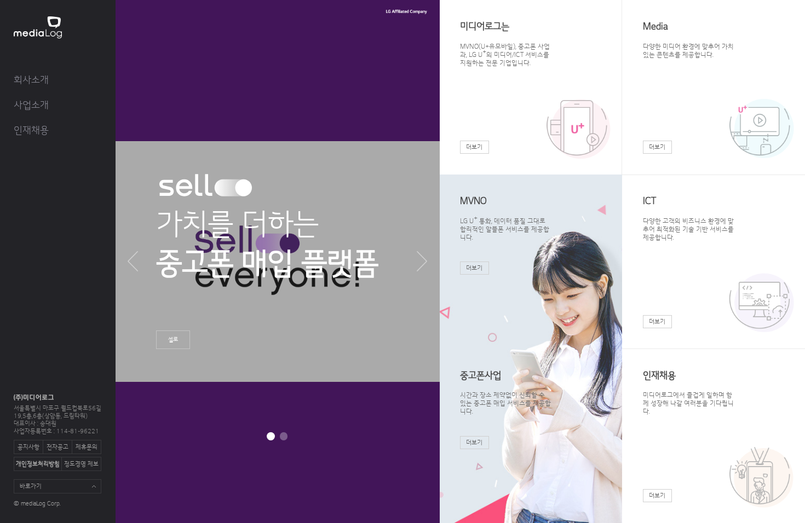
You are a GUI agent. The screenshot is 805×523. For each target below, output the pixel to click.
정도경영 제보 (81, 464)
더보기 (474, 147)
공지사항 (28, 447)
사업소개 (31, 105)
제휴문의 (86, 447)
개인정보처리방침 (38, 464)
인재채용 (31, 130)
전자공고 (57, 447)
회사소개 (31, 80)
